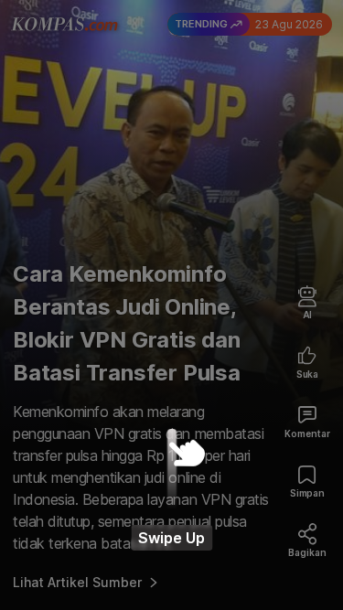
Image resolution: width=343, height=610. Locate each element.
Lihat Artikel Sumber (77, 582)
